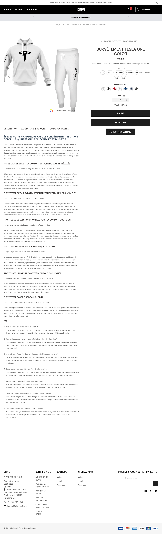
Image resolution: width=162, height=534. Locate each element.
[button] (155, 483)
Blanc (103, 89)
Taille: (121, 68)
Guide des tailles (142, 73)
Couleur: (120, 85)
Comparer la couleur (64, 111)
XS (103, 73)
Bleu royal (125, 89)
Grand (129, 73)
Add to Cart (120, 122)
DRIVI (81, 9)
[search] (138, 9)
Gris (120, 89)
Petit (109, 73)
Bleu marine (131, 89)
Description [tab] (10, 129)
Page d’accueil (62, 24)
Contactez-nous (11, 481)
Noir (109, 89)
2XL (116, 78)
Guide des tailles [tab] (59, 129)
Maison (8, 9)
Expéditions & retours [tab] (33, 129)
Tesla (74, 24)
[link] (145, 490)
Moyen (119, 73)
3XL (123, 78)
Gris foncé (137, 89)
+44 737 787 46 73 (14, 502)
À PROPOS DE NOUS (13, 477)
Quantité (120, 96)
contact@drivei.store (17, 506)
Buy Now (120, 113)
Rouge (114, 89)
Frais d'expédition (111, 63)
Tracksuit (31, 9)
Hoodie (18, 9)
